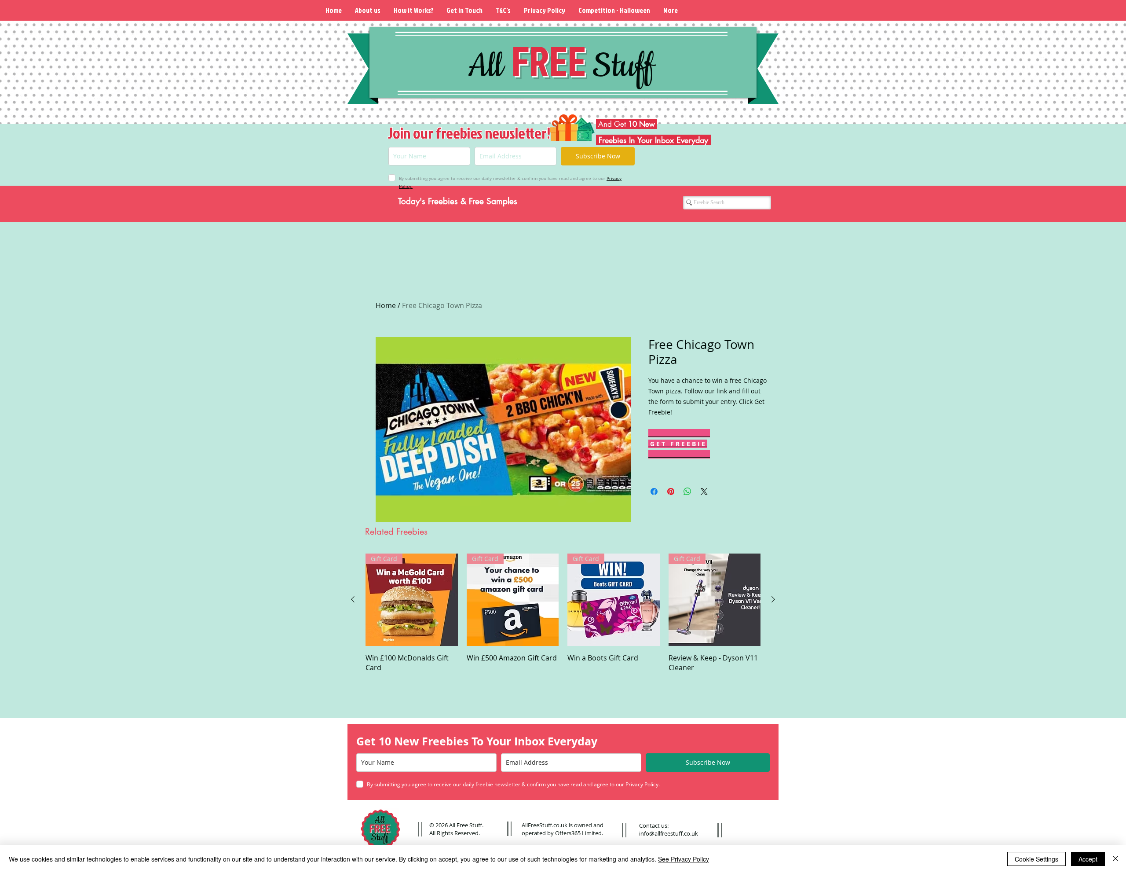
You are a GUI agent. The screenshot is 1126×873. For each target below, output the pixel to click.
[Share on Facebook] (654, 491)
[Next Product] (773, 599)
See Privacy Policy (683, 859)
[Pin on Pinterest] (670, 491)
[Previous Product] (352, 599)
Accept (1087, 859)
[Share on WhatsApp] (687, 491)
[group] (563, 613)
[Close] (1115, 859)
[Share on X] (704, 491)
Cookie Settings (1036, 859)
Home (386, 305)
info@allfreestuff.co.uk (668, 833)
